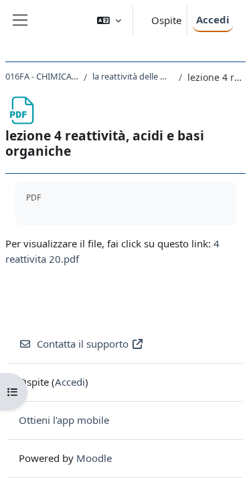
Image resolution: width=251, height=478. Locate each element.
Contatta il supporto (83, 343)
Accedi (213, 19)
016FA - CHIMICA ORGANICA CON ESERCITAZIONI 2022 (41, 76)
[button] (109, 20)
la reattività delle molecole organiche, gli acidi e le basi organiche (132, 76)
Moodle (94, 458)
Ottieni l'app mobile (64, 420)
